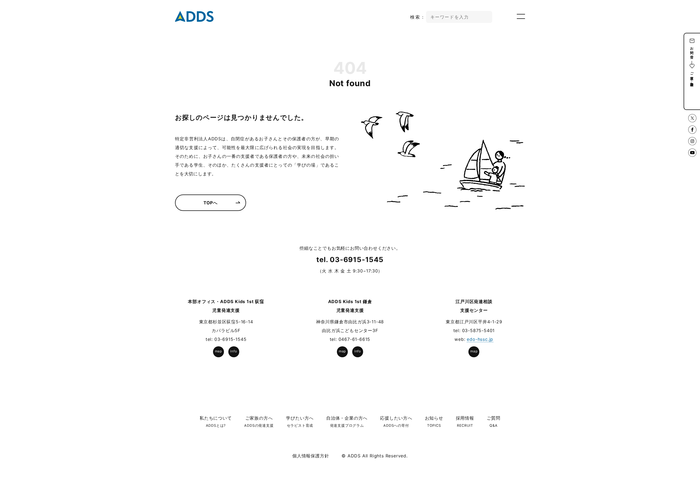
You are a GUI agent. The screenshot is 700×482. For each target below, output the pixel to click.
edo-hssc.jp (480, 339)
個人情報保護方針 (310, 455)
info (233, 351)
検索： (418, 17)
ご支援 (692, 72)
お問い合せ (692, 51)
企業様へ (692, 82)
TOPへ (210, 202)
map (218, 351)
